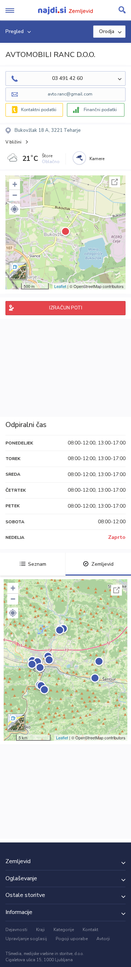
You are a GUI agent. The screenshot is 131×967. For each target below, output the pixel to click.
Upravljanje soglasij (26, 939)
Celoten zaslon (114, 181)
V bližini (13, 142)
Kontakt (90, 930)
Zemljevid (102, 564)
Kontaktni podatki (38, 110)
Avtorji (103, 939)
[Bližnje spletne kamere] (79, 157)
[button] (14, 209)
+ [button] (14, 184)
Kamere (97, 159)
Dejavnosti (16, 930)
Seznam (37, 564)
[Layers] (18, 271)
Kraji (40, 930)
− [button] (14, 195)
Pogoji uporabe (72, 939)
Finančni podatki (100, 110)
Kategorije (63, 930)
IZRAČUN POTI (65, 308)
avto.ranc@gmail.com (70, 94)
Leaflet (60, 286)
